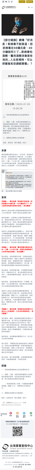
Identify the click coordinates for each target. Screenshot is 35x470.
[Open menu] (31, 7)
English (22, 1)
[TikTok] (11, 1)
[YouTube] (6, 1)
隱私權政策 (18, 467)
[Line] (3, 1)
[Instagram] (9, 1)
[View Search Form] (29, 7)
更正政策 (21, 464)
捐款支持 (29, 1)
